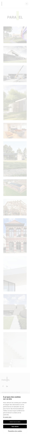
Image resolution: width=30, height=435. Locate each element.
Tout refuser (15, 426)
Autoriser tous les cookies (15, 421)
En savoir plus (7, 417)
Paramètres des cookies (15, 431)
